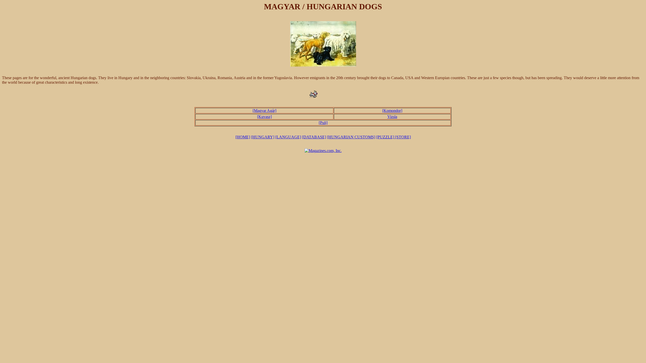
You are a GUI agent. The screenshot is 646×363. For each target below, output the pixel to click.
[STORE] (403, 137)
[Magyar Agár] (264, 110)
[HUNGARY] (262, 137)
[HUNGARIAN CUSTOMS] (351, 137)
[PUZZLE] (385, 137)
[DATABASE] (314, 137)
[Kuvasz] (264, 116)
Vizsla (392, 116)
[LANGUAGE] (288, 137)
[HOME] (242, 137)
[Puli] (323, 122)
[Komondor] (392, 110)
